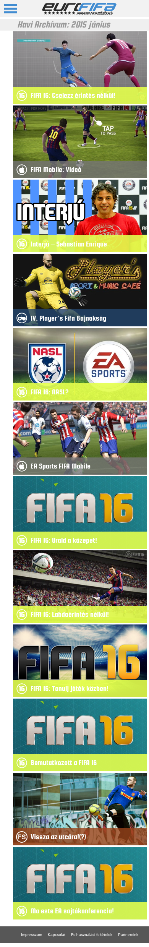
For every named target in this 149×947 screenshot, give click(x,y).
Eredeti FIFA (32, 945)
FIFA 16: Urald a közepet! (64, 540)
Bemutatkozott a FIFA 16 (64, 763)
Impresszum (31, 934)
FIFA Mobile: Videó (56, 169)
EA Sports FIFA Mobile (61, 466)
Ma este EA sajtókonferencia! (72, 911)
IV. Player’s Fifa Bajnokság (68, 318)
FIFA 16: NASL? (49, 392)
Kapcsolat (56, 934)
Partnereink (128, 934)
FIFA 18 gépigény (64, 945)
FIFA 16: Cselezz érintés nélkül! (73, 95)
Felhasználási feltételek (91, 934)
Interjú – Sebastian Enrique (69, 244)
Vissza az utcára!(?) (58, 837)
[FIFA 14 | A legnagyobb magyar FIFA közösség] (79, 12)
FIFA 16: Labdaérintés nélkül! (70, 614)
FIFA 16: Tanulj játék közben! (70, 688)
